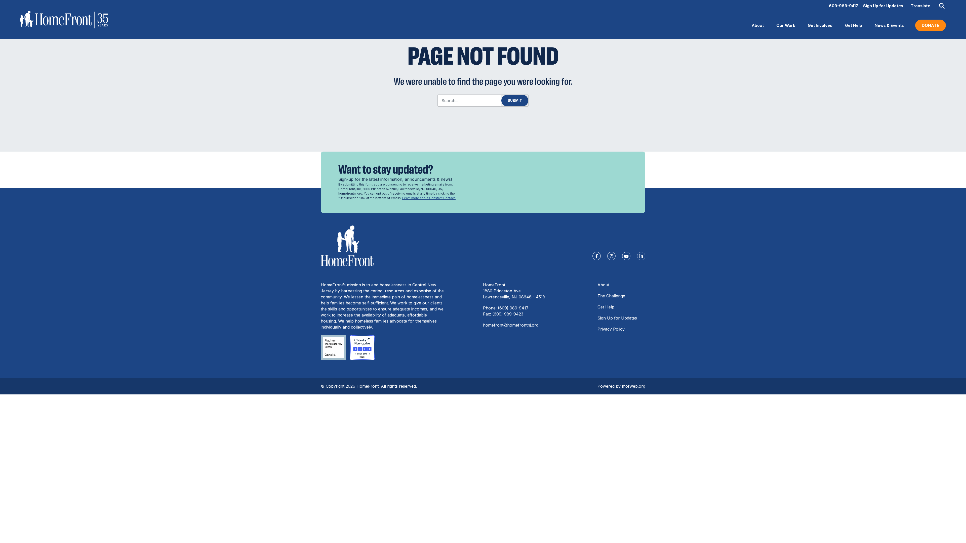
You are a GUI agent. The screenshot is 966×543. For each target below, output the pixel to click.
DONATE (930, 25)
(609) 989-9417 (513, 307)
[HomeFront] (347, 245)
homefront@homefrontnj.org (510, 325)
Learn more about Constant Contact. (429, 198)
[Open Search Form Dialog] (942, 6)
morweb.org (633, 386)
